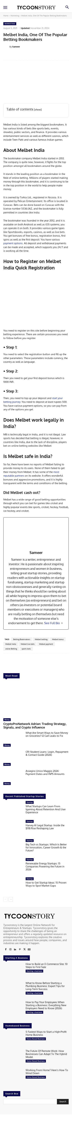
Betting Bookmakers (21, 639)
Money (7, 719)
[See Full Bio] (62, 623)
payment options (13, 243)
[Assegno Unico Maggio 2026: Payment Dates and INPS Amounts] (13, 778)
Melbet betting (41, 639)
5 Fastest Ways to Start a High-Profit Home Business (46, 1033)
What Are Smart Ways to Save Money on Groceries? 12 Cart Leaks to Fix (47, 734)
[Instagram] (10, 949)
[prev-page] (5, 899)
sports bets (26, 649)
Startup (30, 802)
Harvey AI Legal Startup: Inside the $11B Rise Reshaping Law (45, 827)
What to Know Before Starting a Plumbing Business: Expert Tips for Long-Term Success (45, 986)
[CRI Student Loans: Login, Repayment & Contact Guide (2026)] (13, 759)
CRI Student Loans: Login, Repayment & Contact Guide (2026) (47, 753)
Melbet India (10, 644)
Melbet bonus (58, 639)
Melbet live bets (27, 644)
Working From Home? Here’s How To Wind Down (47, 1072)
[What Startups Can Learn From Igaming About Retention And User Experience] (13, 809)
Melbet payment (46, 644)
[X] (24, 949)
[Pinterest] (19, 949)
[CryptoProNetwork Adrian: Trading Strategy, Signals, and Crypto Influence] (36, 699)
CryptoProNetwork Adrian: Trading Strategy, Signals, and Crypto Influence (34, 725)
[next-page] (11, 899)
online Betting (11, 649)
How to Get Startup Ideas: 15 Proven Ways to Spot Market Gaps (46, 884)
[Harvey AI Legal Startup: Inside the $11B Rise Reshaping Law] (13, 828)
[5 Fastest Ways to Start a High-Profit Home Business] (13, 1039)
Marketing (15, 15)
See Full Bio (52, 623)
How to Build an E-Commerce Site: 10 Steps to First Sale (46, 965)
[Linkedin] (15, 949)
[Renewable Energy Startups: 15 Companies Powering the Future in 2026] (13, 867)
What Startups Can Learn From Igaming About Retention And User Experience (46, 809)
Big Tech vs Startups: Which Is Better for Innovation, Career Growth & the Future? (46, 847)
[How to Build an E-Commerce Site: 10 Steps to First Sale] (13, 971)
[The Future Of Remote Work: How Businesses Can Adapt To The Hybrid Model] (13, 1058)
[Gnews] (29, 949)
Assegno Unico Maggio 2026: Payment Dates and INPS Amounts (45, 772)
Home (5, 15)
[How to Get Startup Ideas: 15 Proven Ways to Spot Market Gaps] (13, 886)
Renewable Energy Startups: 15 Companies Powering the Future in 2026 (45, 866)
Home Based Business (36, 1039)
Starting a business (34, 971)
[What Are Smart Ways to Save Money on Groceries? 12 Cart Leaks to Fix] (13, 740)
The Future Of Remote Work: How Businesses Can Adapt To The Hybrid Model (46, 1054)
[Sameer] (6, 46)
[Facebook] (5, 949)
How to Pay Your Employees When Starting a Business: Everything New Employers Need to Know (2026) (46, 1005)
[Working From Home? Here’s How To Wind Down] (13, 1077)
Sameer (16, 46)
